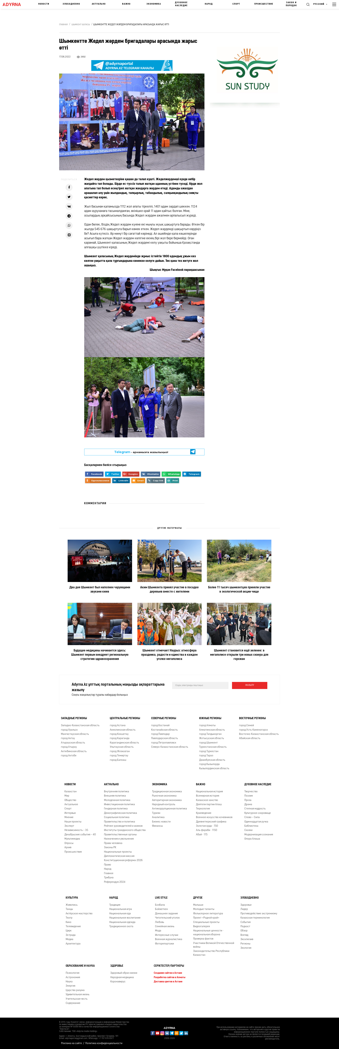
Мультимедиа (72, 839)
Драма (248, 804)
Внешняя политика (115, 796)
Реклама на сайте (71, 1043)
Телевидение (73, 926)
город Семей (246, 725)
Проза (247, 800)
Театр (69, 918)
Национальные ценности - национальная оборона (208, 932)
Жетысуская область (211, 738)
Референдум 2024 (114, 882)
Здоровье (246, 905)
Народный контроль (163, 804)
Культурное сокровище (257, 813)
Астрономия (73, 977)
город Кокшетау (119, 734)
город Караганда (119, 738)
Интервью (70, 813)
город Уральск (69, 730)
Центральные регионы (125, 718)
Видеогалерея (201, 926)
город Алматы (207, 725)
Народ (209, 4)
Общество (70, 800)
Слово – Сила (252, 817)
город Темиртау (119, 755)
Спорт (236, 4)
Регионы (245, 944)
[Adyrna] (14, 4)
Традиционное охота (121, 926)
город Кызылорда (209, 764)
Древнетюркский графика (211, 822)
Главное (108, 873)
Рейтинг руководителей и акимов (123, 826)
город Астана (118, 725)
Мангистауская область (75, 734)
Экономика (154, 4)
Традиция (114, 905)
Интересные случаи (166, 935)
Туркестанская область (213, 747)
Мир (66, 796)
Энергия (70, 986)
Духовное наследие (181, 4)
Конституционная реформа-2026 (123, 860)
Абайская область (249, 738)
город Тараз (206, 755)
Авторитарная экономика (167, 800)
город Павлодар (160, 734)
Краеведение (203, 813)
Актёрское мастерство (79, 913)
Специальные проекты (206, 922)
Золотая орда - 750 (207, 826)
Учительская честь (76, 999)
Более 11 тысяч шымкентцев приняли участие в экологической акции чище (239, 589)
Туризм (156, 813)
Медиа (69, 939)
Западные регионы (74, 718)
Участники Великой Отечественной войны (213, 945)
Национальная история (209, 791)
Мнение (68, 817)
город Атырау (69, 747)
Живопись (72, 905)
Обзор (244, 930)
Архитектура (73, 944)
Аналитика (158, 817)
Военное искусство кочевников (214, 817)
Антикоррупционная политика (169, 808)
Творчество (251, 791)
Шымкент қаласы (81, 25)
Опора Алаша (252, 839)
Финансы (157, 826)
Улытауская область (121, 747)
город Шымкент (208, 743)
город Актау (68, 738)
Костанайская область (164, 730)
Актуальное (71, 804)
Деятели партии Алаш (209, 804)
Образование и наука (80, 966)
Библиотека (251, 826)
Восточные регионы (252, 718)
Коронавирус (118, 981)
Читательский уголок (167, 918)
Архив (67, 847)
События (245, 922)
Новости (43, 4)
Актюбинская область (74, 751)
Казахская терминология (255, 918)
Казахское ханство (207, 800)
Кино (68, 922)
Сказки (248, 830)
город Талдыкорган (210, 734)
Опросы (68, 843)
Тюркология (203, 808)
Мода (158, 930)
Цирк (69, 930)
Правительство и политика (119, 822)
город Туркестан (208, 751)
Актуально (99, 4)
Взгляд (244, 935)
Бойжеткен (161, 909)
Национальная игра (120, 909)
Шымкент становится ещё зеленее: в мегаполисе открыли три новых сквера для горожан (239, 655)
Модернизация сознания (258, 834)
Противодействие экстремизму (258, 913)
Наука (69, 981)
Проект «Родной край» (206, 918)
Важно (126, 4)
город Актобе (68, 755)
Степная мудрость (255, 808)
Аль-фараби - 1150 (206, 830)
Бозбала (160, 905)
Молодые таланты (203, 909)
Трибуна (109, 877)
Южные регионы (210, 718)
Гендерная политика (116, 808)
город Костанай (160, 725)
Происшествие (263, 4)
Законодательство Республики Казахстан (211, 953)
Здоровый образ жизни (123, 973)
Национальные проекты (118, 852)
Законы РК (110, 847)
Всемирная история (207, 796)
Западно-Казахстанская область (80, 725)
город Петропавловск (163, 743)
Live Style (161, 897)
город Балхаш (118, 760)
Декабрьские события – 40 (80, 834)
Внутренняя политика (116, 791)
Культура (72, 897)
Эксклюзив (246, 939)
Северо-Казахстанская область (169, 747)
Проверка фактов (203, 939)
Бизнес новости (161, 822)
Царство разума (75, 990)
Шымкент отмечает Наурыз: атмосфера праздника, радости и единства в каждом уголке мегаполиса (169, 655)
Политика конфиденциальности (103, 1043)
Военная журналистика (168, 939)
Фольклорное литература (208, 913)
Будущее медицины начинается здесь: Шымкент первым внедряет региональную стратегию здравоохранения (99, 655)
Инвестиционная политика (119, 804)
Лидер (244, 909)
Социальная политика (116, 817)
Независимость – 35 (76, 830)
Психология (72, 973)
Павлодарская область (164, 738)
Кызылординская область (214, 768)
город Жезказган (120, 751)
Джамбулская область (212, 760)
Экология (245, 948)
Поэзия (248, 796)
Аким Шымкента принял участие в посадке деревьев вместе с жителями (169, 589)
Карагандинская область (124, 743)
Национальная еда (120, 913)
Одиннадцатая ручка (256, 822)
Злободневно (71, 4)
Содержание (73, 1003)
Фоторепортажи (164, 944)
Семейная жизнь (164, 926)
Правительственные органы (120, 834)
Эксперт (69, 826)
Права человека (113, 843)
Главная (63, 25)
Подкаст (245, 926)
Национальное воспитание (125, 918)
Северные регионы (163, 718)
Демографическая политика (120, 813)
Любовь (159, 922)
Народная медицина (122, 977)
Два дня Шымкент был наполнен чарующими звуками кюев (99, 589)
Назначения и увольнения (119, 839)
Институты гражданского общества (125, 830)
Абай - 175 (201, 834)
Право (107, 865)
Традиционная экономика (167, 791)
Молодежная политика (117, 800)
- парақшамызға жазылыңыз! (141, 452)
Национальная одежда (122, 922)
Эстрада (71, 935)
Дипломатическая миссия (119, 856)
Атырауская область (73, 743)
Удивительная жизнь (77, 994)
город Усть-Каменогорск (253, 730)
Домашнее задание (166, 913)
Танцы (69, 909)
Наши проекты (72, 822)
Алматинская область (212, 730)
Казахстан (70, 791)
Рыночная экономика (164, 796)
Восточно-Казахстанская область (259, 734)
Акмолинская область (122, 730)
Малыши (198, 905)
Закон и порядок (291, 4)
